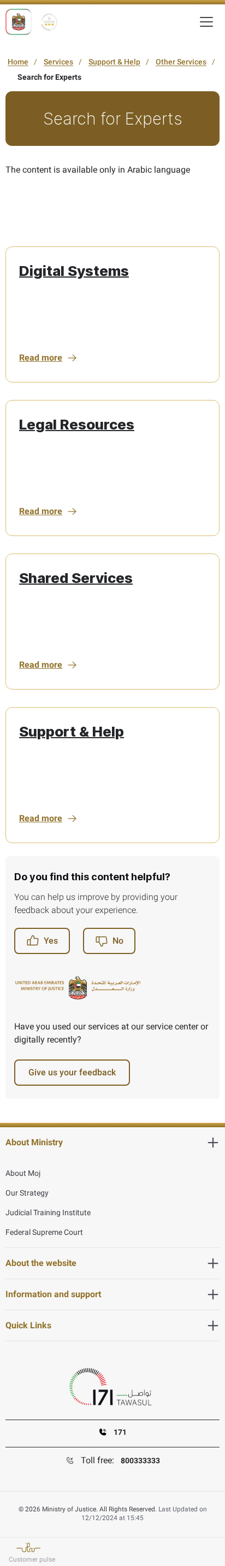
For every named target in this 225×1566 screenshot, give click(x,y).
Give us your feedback (72, 1072)
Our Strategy (27, 1192)
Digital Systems (74, 270)
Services (58, 61)
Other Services (181, 61)
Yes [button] (51, 940)
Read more (40, 357)
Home (18, 61)
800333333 (140, 1460)
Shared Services (76, 577)
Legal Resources (76, 424)
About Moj (22, 1173)
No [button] (117, 940)
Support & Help (114, 61)
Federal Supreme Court (44, 1232)
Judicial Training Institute (48, 1212)
